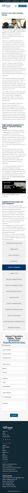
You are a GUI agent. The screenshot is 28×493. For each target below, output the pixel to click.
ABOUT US (4, 431)
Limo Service (14, 249)
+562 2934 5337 (7, 1)
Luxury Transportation (13, 303)
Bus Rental (14, 261)
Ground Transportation (14, 279)
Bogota (4, 445)
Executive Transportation (14, 285)
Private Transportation (14, 291)
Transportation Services (14, 243)
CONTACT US (5, 434)
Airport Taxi (14, 273)
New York (4, 456)
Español (23, 1)
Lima (3, 448)
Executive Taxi (14, 297)
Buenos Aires (5, 447)
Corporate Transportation (14, 309)
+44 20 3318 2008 (11, 486)
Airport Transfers (14, 267)
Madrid (4, 450)
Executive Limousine (14, 315)
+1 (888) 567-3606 (9, 484)
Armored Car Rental (14, 327)
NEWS (3, 433)
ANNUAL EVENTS (6, 436)
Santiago (5, 457)
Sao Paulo (5, 459)
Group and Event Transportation (14, 321)
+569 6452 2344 (9, 483)
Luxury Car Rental (14, 255)
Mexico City (5, 452)
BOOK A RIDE (22, 6)
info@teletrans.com (16, 1)
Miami (3, 454)
